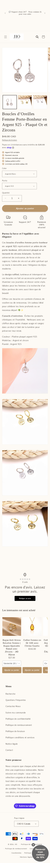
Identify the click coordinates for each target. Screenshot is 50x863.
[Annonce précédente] (5, 13)
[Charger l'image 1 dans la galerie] (10, 102)
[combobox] (11, 663)
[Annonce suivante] (45, 13)
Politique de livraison (9, 140)
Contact (9, 750)
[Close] (33, 844)
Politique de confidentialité (18, 719)
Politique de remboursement (19, 725)
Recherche (10, 694)
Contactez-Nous (13, 706)
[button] (5, 37)
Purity (4, 180)
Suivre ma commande (16, 712)
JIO (16, 844)
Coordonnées (17, 853)
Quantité (5, 193)
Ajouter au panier (11, 670)
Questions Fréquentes (16, 700)
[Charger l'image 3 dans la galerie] (40, 102)
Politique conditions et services (20, 737)
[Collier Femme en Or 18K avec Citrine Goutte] (32, 626)
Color (4, 168)
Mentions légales (26, 857)
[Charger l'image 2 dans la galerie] (25, 102)
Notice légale (12, 744)
